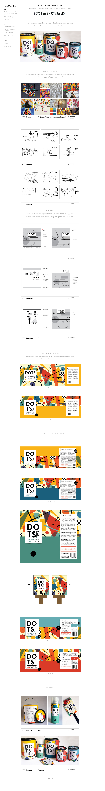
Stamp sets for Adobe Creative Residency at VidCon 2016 (9, 17)
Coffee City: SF (7, 24)
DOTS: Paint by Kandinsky (8, 23)
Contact (5, 40)
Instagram (6, 43)
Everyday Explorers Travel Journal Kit (10, 11)
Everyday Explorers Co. (8, 46)
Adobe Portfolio (52, 786)
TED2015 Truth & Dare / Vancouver (10, 34)
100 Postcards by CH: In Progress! (10, 21)
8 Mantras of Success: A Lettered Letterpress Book (9, 36)
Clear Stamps (6, 19)
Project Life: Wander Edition (9, 32)
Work (5, 9)
